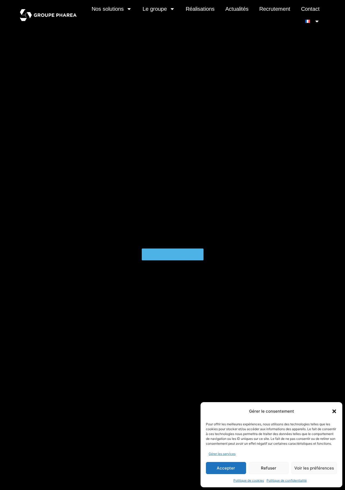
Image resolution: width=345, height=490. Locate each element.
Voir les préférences (314, 468)
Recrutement (274, 9)
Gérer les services (222, 454)
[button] (334, 411)
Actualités (237, 9)
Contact (310, 9)
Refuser (268, 468)
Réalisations (200, 9)
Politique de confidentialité (287, 480)
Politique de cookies (248, 480)
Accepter (226, 468)
